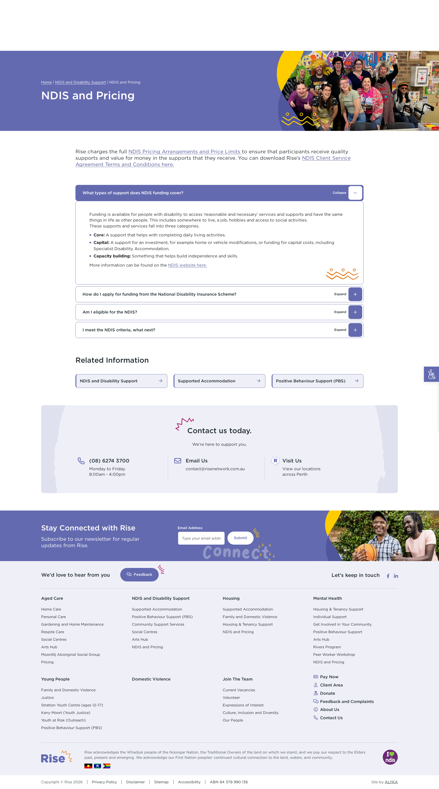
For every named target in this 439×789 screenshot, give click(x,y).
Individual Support (330, 616)
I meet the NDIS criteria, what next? (214, 329)
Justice (47, 697)
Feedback (142, 574)
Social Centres (54, 639)
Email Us (197, 460)
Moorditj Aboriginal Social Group (70, 654)
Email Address (190, 528)
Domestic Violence (151, 679)
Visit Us (292, 460)
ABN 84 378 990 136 (229, 782)
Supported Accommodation (157, 609)
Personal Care (53, 616)
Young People (55, 679)
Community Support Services (158, 624)
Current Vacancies (239, 690)
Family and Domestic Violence (250, 616)
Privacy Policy (104, 782)
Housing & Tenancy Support (248, 624)
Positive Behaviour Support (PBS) (162, 616)
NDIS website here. (187, 265)
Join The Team (238, 679)
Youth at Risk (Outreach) (63, 720)
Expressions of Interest (243, 705)
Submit (240, 537)
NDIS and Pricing (147, 647)
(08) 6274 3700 (109, 460)
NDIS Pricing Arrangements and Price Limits (185, 151)
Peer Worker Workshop (334, 654)
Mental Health (327, 598)
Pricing (47, 662)
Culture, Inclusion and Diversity (250, 712)
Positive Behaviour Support (337, 632)
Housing (231, 598)
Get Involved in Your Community (342, 624)
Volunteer (231, 697)
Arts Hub (49, 647)
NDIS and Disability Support (161, 598)
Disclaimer (135, 782)
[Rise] (56, 756)
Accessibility (189, 782)
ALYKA (391, 782)
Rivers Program (327, 647)
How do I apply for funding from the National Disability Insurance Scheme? (214, 294)
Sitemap (161, 782)
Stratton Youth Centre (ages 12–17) (72, 705)
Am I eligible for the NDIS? (214, 312)
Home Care (51, 609)
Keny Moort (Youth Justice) (65, 712)
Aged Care (52, 598)
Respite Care (52, 632)
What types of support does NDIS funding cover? (214, 192)
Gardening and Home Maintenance (72, 624)
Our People (233, 720)
